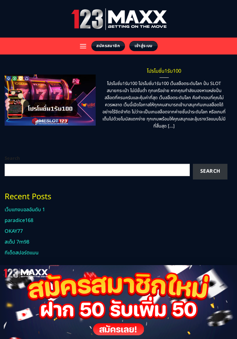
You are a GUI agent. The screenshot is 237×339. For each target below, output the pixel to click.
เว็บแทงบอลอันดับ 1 (25, 209)
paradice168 (19, 220)
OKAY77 (14, 231)
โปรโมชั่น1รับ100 (164, 71)
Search (12, 158)
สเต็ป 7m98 (17, 242)
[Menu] (83, 46)
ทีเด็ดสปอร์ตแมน (22, 252)
